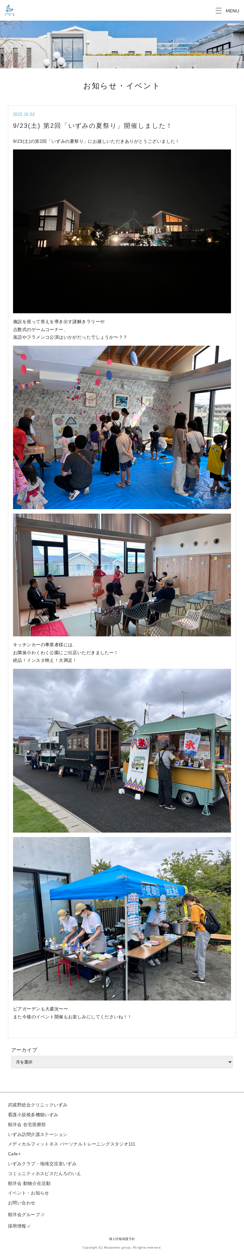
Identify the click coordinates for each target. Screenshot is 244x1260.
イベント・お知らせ (28, 1192)
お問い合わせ (22, 1202)
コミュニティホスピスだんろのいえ (44, 1173)
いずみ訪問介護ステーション (37, 1134)
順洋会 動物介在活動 (29, 1183)
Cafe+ (14, 1153)
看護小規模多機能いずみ (33, 1114)
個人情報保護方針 (122, 1239)
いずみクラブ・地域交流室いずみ (42, 1163)
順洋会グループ (24, 1214)
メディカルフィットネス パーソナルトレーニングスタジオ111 (72, 1143)
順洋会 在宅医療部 (27, 1124)
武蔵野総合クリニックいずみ (37, 1104)
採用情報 (17, 1226)
